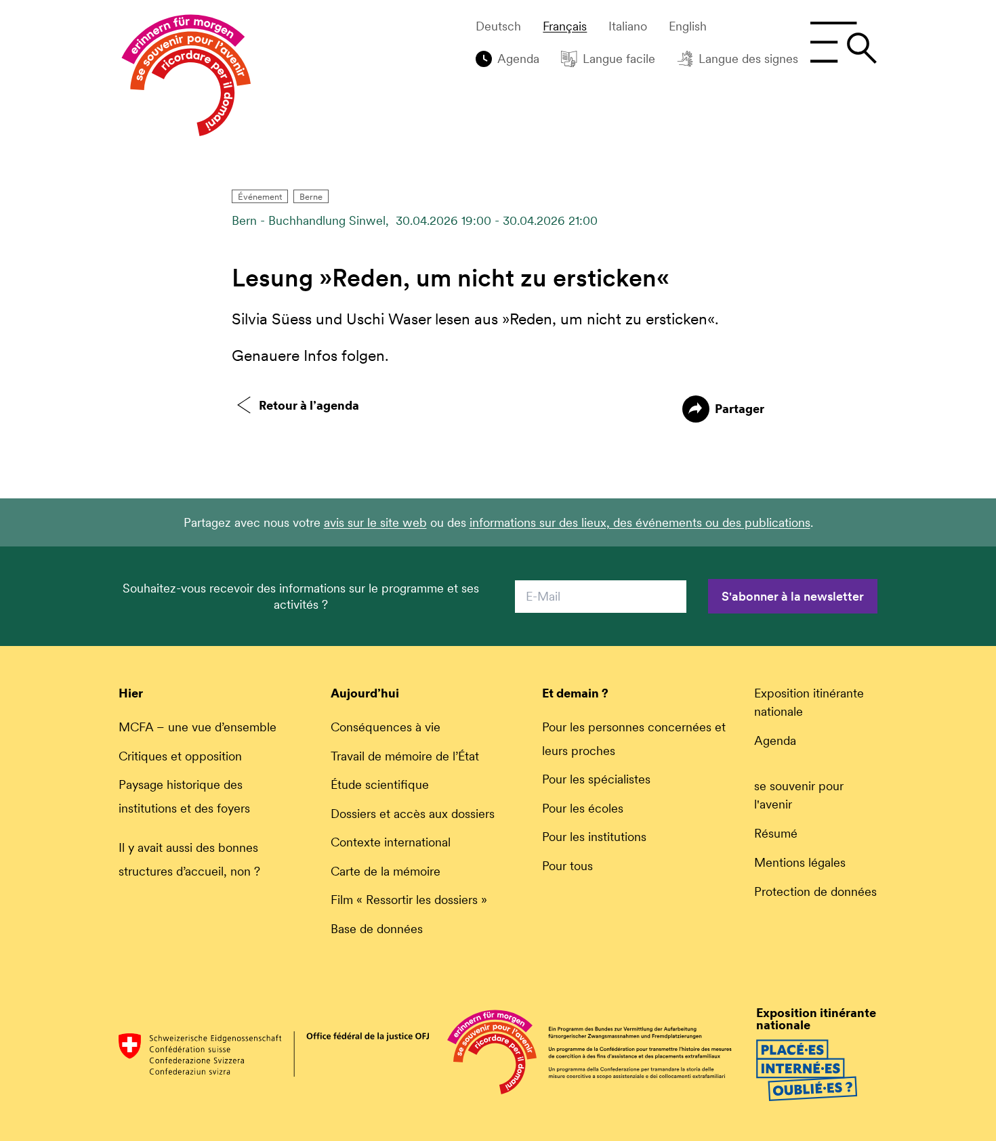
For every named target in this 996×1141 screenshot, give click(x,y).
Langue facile (619, 58)
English (688, 26)
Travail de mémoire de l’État (405, 756)
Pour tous (567, 866)
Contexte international (391, 842)
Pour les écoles (582, 808)
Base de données (377, 929)
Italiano (627, 26)
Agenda (518, 58)
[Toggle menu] (843, 43)
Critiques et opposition (180, 756)
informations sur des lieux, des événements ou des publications (640, 522)
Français (565, 26)
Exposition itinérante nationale (809, 702)
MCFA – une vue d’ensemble (197, 727)
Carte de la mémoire (385, 871)
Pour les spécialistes (596, 779)
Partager (739, 409)
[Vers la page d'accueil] (186, 78)
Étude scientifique (380, 784)
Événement (260, 197)
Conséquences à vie (385, 727)
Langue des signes (748, 58)
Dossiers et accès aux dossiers (413, 813)
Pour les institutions (594, 837)
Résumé (775, 833)
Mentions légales (800, 862)
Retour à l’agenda (309, 405)
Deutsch (498, 26)
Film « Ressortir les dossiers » (409, 899)
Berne (311, 197)
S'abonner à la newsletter (793, 596)
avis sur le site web (375, 522)
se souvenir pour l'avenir (799, 795)
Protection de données (815, 891)
